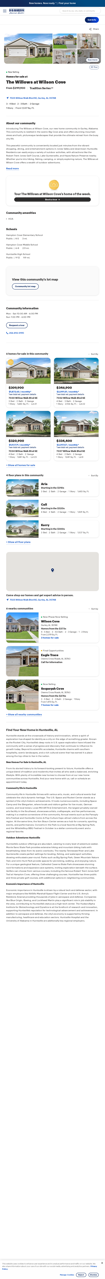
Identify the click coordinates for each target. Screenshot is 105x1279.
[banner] (52, 3)
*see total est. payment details (22, 393)
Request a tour (17, 325)
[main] (52, 652)
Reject (81, 1275)
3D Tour (94, 67)
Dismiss (93, 1275)
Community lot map (25, 286)
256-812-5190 (16, 332)
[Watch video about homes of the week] (52, 184)
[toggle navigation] (4, 11)
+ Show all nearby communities (24, 714)
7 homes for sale (50, 705)
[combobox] (80, 11)
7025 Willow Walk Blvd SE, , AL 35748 (33, 98)
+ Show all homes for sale (20, 465)
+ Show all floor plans (18, 542)
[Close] (102, 1263)
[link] (28, 49)
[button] (92, 20)
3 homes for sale (50, 637)
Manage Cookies (67, 1275)
